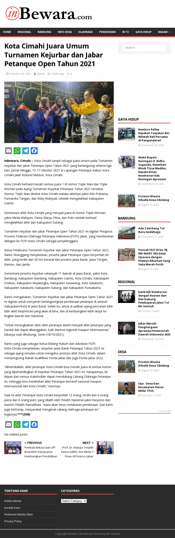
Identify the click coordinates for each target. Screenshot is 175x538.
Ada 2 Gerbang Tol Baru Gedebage (151, 230)
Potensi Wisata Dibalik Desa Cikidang (153, 198)
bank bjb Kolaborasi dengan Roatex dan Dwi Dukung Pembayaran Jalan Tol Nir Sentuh (153, 299)
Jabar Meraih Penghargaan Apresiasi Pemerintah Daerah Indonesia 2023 (154, 329)
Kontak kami (12, 508)
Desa (122, 351)
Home (7, 32)
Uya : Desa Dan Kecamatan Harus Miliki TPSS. (150, 387)
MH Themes (113, 534)
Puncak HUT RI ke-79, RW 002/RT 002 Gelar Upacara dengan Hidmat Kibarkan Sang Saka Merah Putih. (154, 257)
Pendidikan (107, 32)
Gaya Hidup (144, 32)
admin (41, 74)
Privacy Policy (13, 521)
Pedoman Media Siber (18, 514)
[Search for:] (144, 47)
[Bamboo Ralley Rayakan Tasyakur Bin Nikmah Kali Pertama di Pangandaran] (126, 138)
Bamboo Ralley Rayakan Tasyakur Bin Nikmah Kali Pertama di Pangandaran (153, 134)
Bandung (44, 32)
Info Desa (65, 32)
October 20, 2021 (20, 74)
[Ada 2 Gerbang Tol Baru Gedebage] (126, 237)
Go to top (165, 411)
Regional (24, 32)
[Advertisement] (146, 85)
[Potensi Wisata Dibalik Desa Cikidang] (126, 205)
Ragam (163, 32)
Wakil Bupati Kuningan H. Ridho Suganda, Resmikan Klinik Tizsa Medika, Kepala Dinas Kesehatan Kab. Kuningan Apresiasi (152, 168)
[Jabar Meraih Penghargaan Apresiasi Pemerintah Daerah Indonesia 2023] (126, 332)
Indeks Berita (12, 501)
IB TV (125, 32)
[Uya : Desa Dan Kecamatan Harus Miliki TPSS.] (126, 392)
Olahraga (85, 32)
